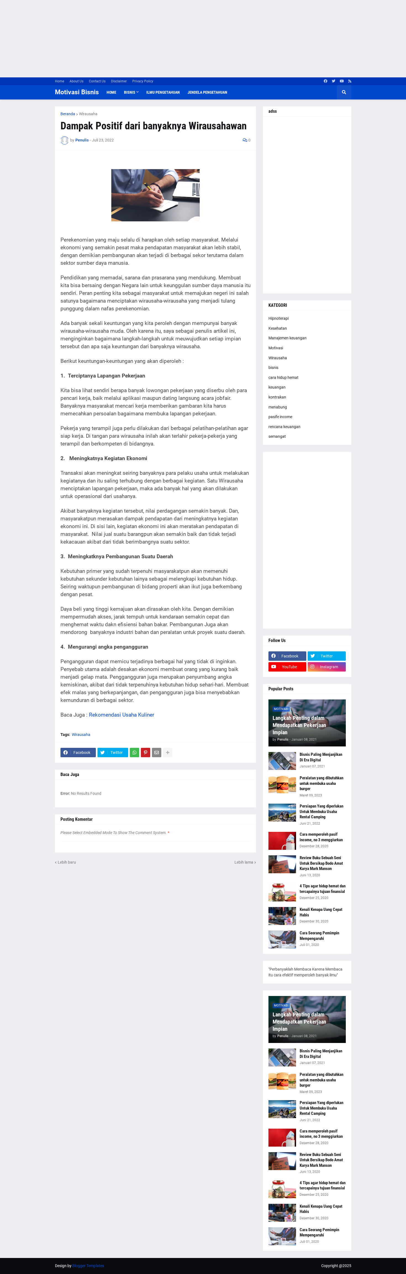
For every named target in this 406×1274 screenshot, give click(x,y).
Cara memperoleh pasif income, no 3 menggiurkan (321, 837)
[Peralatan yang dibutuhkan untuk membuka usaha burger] (282, 784)
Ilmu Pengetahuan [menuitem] (163, 92)
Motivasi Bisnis (77, 92)
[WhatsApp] (134, 752)
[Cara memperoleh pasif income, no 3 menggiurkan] (282, 841)
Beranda (67, 114)
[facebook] (325, 81)
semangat (277, 436)
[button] (344, 92)
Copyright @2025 (336, 1265)
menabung (277, 407)
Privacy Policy (142, 81)
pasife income (280, 417)
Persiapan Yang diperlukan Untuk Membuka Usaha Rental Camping (321, 811)
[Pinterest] (145, 752)
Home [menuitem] (111, 92)
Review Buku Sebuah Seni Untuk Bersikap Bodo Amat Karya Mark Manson (321, 863)
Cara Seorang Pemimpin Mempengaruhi (319, 935)
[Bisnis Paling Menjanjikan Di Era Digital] (282, 761)
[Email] (156, 752)
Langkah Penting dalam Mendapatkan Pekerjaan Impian (299, 725)
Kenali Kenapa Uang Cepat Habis (321, 912)
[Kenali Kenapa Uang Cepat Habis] (282, 916)
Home (59, 81)
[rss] (349, 81)
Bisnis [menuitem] (129, 92)
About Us (76, 81)
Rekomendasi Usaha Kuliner (121, 715)
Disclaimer (119, 81)
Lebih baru (67, 862)
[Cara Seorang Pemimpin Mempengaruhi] (282, 939)
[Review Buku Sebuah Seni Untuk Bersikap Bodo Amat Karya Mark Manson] (282, 864)
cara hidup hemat (283, 377)
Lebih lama (243, 862)
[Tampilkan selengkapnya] (167, 752)
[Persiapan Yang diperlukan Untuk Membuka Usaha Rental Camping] (282, 813)
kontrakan (277, 397)
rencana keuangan (284, 426)
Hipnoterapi (278, 318)
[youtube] (342, 81)
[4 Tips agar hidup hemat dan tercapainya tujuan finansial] (282, 892)
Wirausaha (88, 114)
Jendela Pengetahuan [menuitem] (207, 92)
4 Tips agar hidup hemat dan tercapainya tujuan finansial (323, 889)
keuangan (277, 387)
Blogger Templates (88, 1265)
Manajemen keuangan (287, 338)
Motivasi (275, 348)
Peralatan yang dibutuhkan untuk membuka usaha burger (321, 783)
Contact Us (97, 81)
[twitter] (333, 81)
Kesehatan (277, 328)
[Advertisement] (165, 38)
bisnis (273, 367)
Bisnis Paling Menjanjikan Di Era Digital (321, 757)
